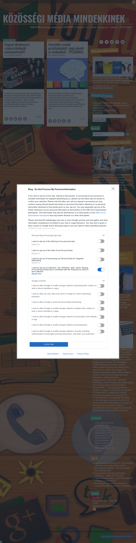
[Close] (113, 189)
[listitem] (68, 235)
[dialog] (68, 271)
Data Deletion (53, 354)
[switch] (100, 241)
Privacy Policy (83, 354)
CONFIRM (49, 344)
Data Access (68, 354)
